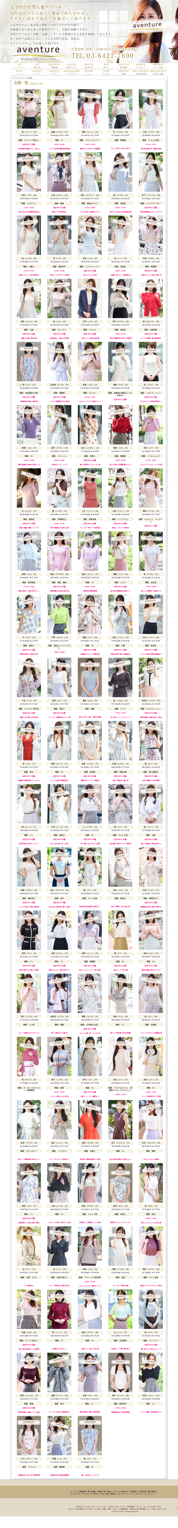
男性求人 (135, 1491)
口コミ (151, 1494)
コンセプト (75, 1494)
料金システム (113, 1491)
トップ (73, 1491)
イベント (131, 1494)
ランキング (87, 1494)
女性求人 (125, 1491)
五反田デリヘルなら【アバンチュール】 (91, 1507)
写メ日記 (106, 1494)
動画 (113, 1494)
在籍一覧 (101, 1491)
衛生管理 (152, 1491)
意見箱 (143, 1491)
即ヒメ (97, 1494)
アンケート (141, 1494)
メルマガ (121, 1494)
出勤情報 (82, 1491)
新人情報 (92, 1491)
